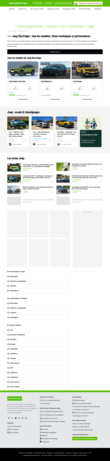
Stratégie (75, 168)
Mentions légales (59, 453)
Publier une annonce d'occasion (84, 412)
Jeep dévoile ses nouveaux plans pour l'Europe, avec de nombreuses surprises (87, 165)
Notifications (50, 453)
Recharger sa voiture (69, 9)
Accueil (9, 31)
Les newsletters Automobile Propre (52, 411)
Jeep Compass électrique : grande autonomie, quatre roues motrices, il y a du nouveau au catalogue (38, 165)
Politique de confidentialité (26, 453)
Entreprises (97, 9)
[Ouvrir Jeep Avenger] (87, 82)
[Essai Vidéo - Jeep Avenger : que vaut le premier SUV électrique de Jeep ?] (66, 123)
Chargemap (45, 441)
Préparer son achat (53, 9)
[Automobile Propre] (18, 3)
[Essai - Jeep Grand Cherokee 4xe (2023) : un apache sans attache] (42, 123)
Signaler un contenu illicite (80, 453)
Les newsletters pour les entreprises (53, 415)
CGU (90, 453)
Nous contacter (14, 429)
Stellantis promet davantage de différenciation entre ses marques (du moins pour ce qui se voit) (87, 176)
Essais (11, 138)
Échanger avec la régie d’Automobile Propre (85, 438)
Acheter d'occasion (85, 9)
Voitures (15, 31)
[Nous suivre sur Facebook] (8, 418)
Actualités (12, 9)
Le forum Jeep (54, 52)
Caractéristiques (23, 99)
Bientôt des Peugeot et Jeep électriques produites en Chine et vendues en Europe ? (38, 188)
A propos (10, 423)
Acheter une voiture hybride (80, 427)
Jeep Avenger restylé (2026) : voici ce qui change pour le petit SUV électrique (86, 188)
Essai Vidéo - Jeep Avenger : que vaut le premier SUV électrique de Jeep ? (66, 134)
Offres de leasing (79, 400)
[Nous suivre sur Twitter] (12, 418)
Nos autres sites (45, 426)
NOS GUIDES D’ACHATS (79, 420)
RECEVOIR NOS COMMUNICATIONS (50, 408)
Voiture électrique (28, 168)
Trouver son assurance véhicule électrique (87, 406)
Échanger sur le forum (81, 416)
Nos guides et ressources (49, 418)
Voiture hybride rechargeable (41, 138)
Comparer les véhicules (81, 409)
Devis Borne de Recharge (50, 438)
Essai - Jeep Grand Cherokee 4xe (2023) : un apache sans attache (41, 134)
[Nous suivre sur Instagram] (19, 418)
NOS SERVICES (76, 397)
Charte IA (68, 453)
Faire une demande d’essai (82, 403)
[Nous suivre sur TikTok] (22, 418)
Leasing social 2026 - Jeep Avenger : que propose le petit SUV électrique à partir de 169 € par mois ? (38, 176)
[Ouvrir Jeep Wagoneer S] (55, 82)
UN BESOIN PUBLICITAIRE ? (80, 434)
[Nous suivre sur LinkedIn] (26, 418)
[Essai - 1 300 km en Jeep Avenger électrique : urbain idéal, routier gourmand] (18, 123)
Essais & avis (22, 9)
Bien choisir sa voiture (37, 9)
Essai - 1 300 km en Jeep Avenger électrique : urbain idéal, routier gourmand (16, 134)
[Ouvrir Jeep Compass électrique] (22, 82)
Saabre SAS (66, 455)
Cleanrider (45, 429)
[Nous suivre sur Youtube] (15, 418)
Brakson (84, 455)
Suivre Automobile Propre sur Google (53, 421)
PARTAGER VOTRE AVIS (47, 397)
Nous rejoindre (13, 432)
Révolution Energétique (49, 432)
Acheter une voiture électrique (81, 423)
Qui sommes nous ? (15, 426)
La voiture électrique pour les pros (82, 430)
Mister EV (45, 435)
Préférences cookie (40, 453)
